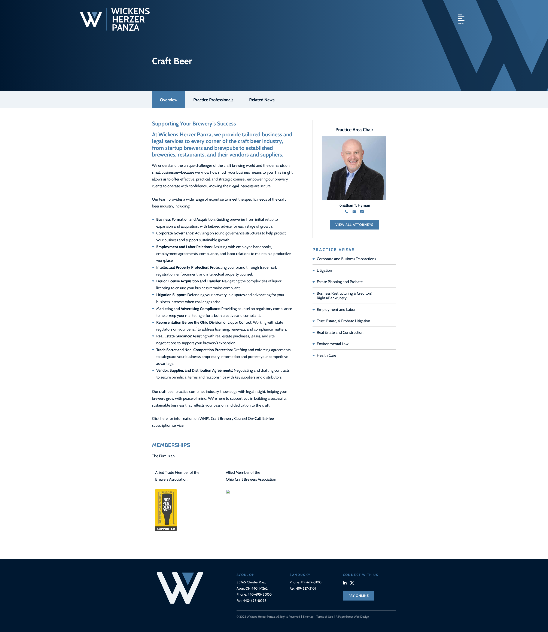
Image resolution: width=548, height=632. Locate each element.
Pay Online (358, 595)
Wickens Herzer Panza (261, 616)
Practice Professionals (213, 99)
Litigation (324, 270)
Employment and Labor (336, 309)
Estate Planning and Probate (340, 281)
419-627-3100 (311, 582)
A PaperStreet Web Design (352, 616)
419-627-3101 (306, 588)
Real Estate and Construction (340, 332)
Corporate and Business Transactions (346, 258)
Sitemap (308, 616)
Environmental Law (332, 343)
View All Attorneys (354, 224)
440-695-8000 (259, 594)
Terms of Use (324, 616)
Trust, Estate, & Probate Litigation (343, 320)
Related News (261, 99)
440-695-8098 (255, 600)
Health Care (326, 355)
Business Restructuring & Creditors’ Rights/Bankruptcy (344, 295)
